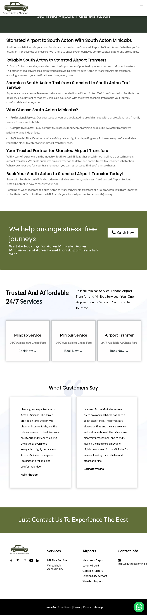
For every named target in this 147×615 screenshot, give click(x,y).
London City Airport (94, 575)
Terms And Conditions (57, 607)
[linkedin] (37, 561)
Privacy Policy (82, 607)
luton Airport (90, 565)
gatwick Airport (92, 570)
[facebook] (11, 561)
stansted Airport (92, 581)
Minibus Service (57, 560)
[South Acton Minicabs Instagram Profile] (24, 561)
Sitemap (98, 607)
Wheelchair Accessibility (55, 567)
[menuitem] (60, 560)
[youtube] (31, 561)
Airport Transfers (89, 60)
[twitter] (17, 561)
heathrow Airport (93, 560)
